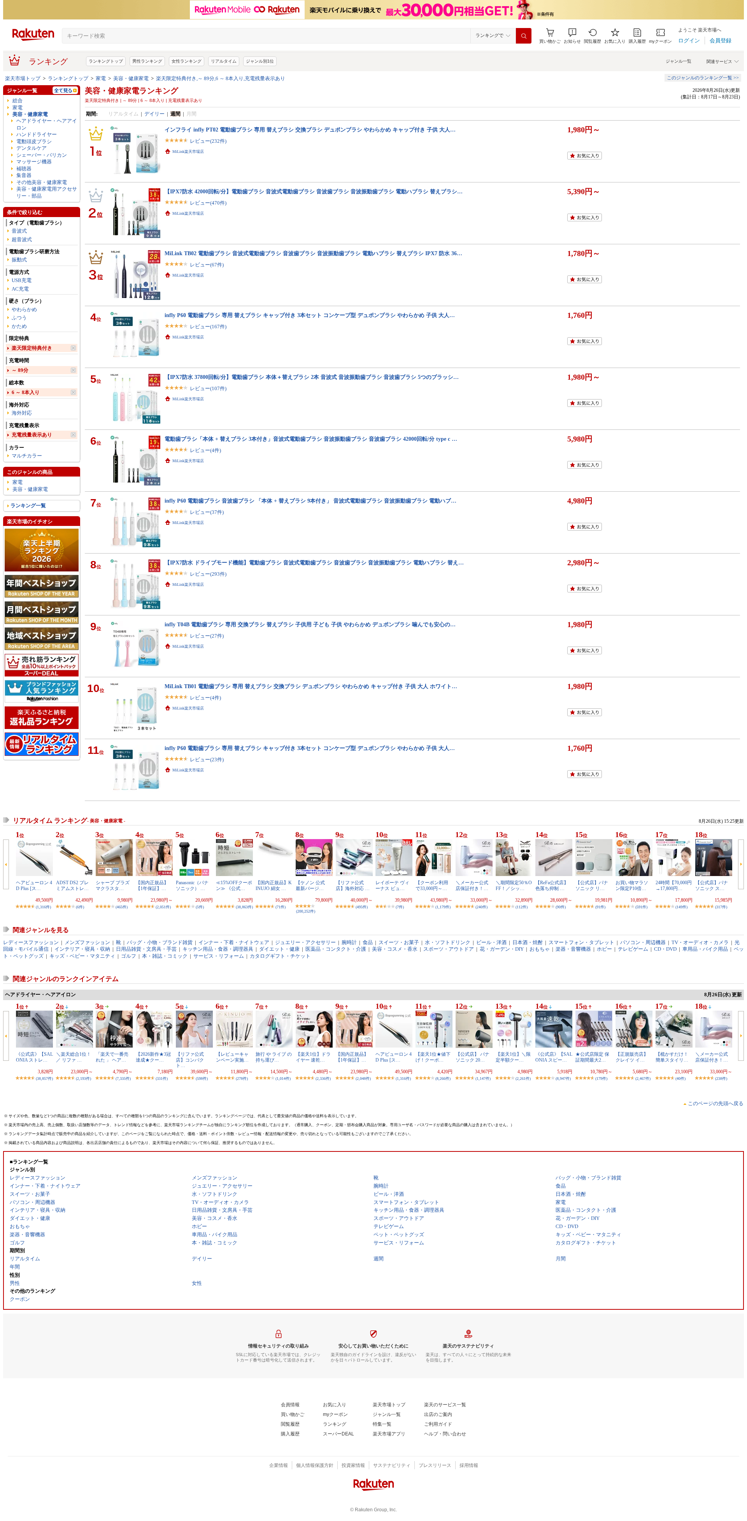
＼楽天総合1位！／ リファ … (73, 1056)
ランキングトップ (106, 61)
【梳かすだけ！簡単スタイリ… (672, 1056)
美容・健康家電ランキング (131, 90)
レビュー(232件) (208, 141)
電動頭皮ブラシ (34, 141)
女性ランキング (187, 61)
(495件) (362, 907)
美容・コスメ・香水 (394, 949)
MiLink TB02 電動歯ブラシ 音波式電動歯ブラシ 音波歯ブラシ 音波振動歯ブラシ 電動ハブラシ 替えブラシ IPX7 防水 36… (313, 253)
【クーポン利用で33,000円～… (432, 885)
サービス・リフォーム (218, 956)
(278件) (242, 1078)
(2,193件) (83, 1078)
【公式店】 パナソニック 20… (472, 1056)
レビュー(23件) (207, 759)
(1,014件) (283, 1078)
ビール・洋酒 (491, 942)
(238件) (721, 1078)
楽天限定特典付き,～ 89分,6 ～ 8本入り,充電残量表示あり (220, 78)
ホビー (604, 949)
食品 (368, 942)
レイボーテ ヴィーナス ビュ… (392, 885)
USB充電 (22, 280)
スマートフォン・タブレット (581, 942)
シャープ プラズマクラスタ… (113, 885)
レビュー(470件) (208, 203)
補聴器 (24, 169)
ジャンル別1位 (260, 61)
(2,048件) (363, 1078)
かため (19, 326)
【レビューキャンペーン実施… (232, 1056)
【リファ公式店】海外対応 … (353, 885)
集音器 (24, 175)
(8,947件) (563, 1078)
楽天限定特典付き (32, 348)
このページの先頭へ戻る (715, 1103)
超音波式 (22, 239)
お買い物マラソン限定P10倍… (631, 885)
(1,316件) (43, 907)
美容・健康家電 (131, 78)
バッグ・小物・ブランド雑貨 (160, 942)
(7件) (400, 907)
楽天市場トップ (22, 78)
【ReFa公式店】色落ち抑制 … (551, 885)
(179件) (601, 1078)
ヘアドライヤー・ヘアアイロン (46, 124)
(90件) (561, 907)
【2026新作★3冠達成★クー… (153, 1056)
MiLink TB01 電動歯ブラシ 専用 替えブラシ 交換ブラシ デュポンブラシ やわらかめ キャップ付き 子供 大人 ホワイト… (311, 686)
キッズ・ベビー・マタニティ (82, 956)
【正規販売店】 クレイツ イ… (631, 1056)
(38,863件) (244, 907)
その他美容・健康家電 (41, 182)
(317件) (721, 907)
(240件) (481, 907)
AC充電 (20, 289)
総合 (17, 100)
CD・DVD (665, 949)
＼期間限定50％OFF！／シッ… (514, 885)
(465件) (122, 907)
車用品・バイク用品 (705, 949)
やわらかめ (24, 309)
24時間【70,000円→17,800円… (674, 885)
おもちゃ (540, 949)
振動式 (19, 260)
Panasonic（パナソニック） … (192, 885)
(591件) (641, 907)
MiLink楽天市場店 (188, 151)
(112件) (522, 907)
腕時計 (349, 942)
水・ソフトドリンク (447, 942)
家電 (101, 78)
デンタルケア (31, 148)
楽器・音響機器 (573, 949)
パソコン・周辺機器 (643, 942)
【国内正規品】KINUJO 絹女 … (274, 885)
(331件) (162, 1078)
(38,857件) (44, 1078)
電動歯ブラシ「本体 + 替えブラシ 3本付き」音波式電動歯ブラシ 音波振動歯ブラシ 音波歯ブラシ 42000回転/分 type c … (311, 439)
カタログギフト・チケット (280, 956)
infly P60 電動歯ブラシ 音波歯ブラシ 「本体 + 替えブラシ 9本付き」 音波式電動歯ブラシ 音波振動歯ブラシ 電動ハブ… (310, 501)
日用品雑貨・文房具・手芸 (146, 949)
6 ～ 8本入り (26, 392)
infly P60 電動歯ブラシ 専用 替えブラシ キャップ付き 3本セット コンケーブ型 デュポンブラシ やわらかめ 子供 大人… (310, 315)
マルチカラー (27, 456)
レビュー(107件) (208, 388)
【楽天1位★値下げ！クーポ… (433, 1056)
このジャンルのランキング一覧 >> (703, 78)
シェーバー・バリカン (41, 155)
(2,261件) (523, 1078)
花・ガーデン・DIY (502, 949)
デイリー (154, 114)
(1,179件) (443, 907)
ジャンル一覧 (678, 61)
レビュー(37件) (207, 512)
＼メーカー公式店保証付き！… (472, 885)
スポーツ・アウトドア (448, 949)
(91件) (600, 907)
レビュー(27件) (207, 636)
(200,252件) (305, 911)
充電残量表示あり (32, 435)
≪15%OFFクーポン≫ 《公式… (234, 885)
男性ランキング (147, 61)
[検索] (523, 36)
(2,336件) (323, 1078)
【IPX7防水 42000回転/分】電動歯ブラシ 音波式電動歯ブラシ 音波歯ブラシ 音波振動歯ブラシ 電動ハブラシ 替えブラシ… (314, 191)
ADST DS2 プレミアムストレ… (72, 885)
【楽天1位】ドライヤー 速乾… (313, 1056)
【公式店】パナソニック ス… (711, 885)
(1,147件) (483, 1078)
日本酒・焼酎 (527, 942)
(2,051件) (163, 907)
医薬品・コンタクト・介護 (335, 949)
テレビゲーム (633, 949)
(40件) (680, 1078)
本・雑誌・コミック (165, 956)
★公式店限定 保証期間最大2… (592, 1056)
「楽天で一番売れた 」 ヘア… (112, 1056)
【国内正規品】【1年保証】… (152, 885)
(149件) (681, 907)
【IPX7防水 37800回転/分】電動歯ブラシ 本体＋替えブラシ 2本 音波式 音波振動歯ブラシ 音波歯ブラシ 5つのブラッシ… (312, 377)
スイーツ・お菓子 (399, 942)
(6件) (80, 907)
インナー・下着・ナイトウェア (233, 942)
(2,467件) (643, 1078)
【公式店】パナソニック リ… (591, 885)
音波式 (19, 231)
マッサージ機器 (34, 162)
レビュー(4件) (205, 450)
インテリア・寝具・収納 (82, 949)
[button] (572, 36)
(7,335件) (123, 1078)
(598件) (202, 1078)
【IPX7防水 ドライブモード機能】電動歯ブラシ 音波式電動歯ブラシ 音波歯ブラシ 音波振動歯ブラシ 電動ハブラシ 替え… (314, 562)
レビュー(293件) (208, 574)
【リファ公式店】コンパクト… (190, 1059)
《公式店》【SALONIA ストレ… (34, 1056)
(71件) (280, 907)
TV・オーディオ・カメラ (700, 942)
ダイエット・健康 (279, 949)
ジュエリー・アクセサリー (305, 942)
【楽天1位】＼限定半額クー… (513, 1056)
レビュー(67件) (207, 265)
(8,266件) (443, 1078)
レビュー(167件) (208, 326)
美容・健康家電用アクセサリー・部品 (46, 192)
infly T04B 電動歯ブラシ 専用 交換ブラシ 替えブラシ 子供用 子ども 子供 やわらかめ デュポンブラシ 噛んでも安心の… (310, 624)
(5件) (200, 907)
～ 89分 (20, 370)
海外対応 (22, 413)
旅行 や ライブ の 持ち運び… (274, 1056)
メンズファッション (87, 942)
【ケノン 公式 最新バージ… (313, 885)
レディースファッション (31, 942)
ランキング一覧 (28, 505)
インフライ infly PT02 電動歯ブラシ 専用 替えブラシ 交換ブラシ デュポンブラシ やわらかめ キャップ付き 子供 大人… (310, 129)
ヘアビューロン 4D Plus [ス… (34, 885)
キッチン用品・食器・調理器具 (217, 949)
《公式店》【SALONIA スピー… (553, 1056)
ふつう (19, 318)
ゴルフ (128, 956)
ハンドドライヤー (36, 134)
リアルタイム (224, 61)
